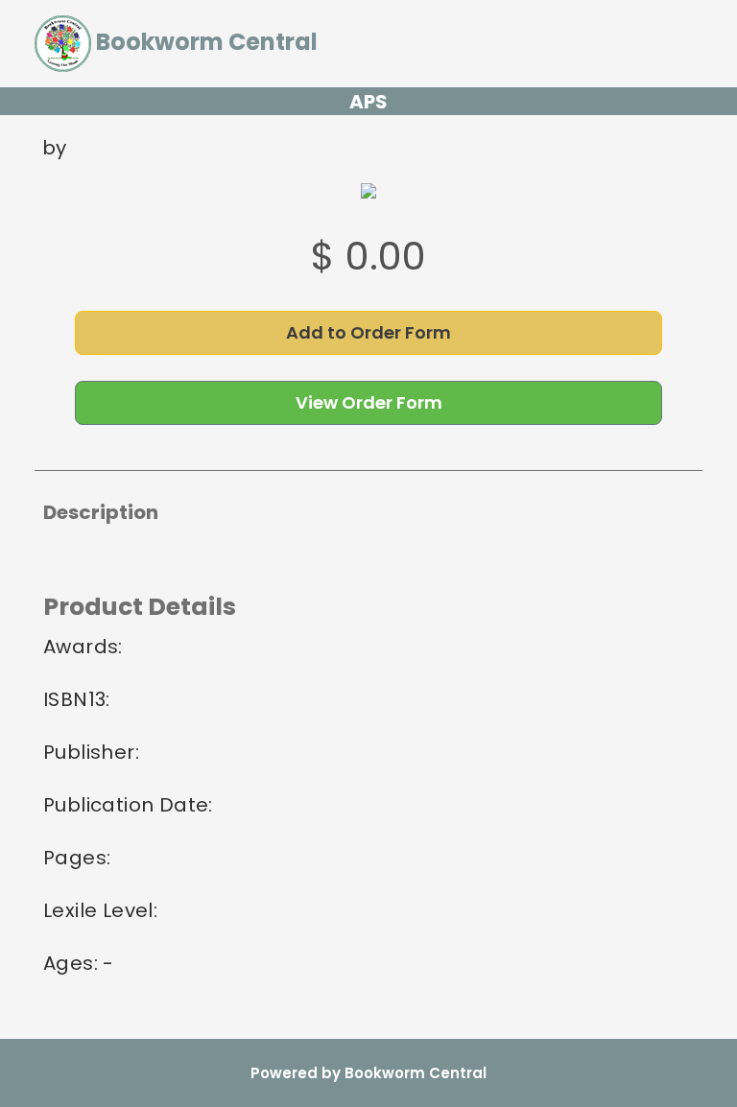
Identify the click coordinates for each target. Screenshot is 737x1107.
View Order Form (369, 402)
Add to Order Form (368, 332)
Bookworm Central (204, 42)
